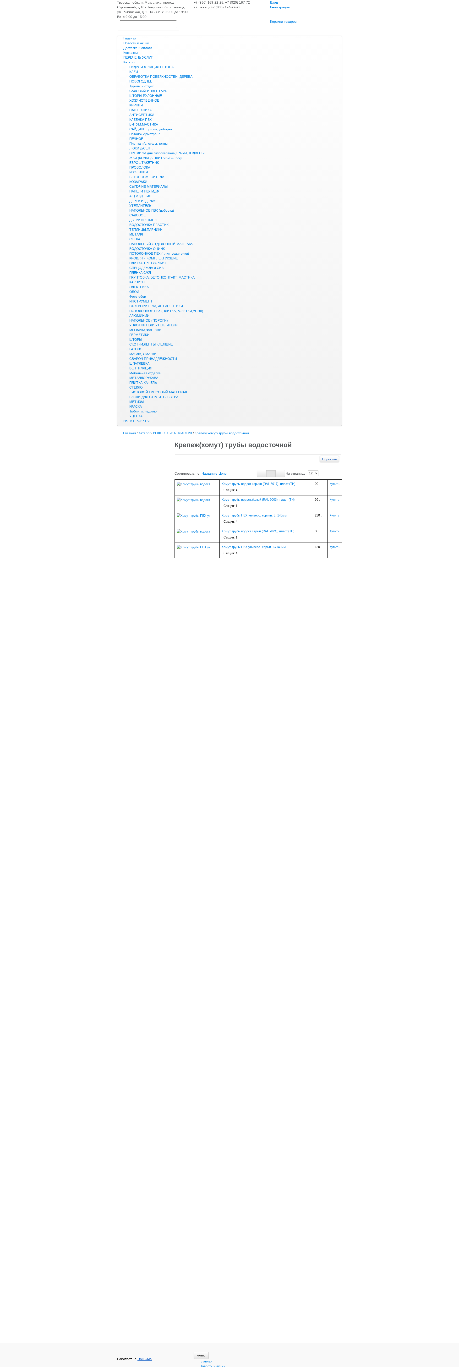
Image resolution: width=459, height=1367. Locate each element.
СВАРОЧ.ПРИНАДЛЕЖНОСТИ (153, 359)
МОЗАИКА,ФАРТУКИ (145, 330)
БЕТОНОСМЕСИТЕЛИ (146, 177)
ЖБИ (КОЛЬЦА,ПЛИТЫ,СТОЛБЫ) (155, 158)
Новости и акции (136, 43)
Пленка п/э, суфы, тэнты (148, 143)
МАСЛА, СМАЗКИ (143, 354)
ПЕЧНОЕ (136, 139)
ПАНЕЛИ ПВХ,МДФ (144, 191)
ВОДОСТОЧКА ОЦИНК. (147, 249)
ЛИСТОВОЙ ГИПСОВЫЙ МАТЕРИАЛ (158, 392)
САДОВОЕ (137, 215)
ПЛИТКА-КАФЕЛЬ (143, 382)
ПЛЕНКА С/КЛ (140, 272)
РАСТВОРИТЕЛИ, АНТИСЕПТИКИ (156, 306)
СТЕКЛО (136, 387)
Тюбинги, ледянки (143, 411)
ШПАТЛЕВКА (139, 363)
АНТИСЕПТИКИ (141, 115)
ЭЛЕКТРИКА (139, 287)
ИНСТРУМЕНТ (141, 301)
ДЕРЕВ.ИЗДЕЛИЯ (143, 201)
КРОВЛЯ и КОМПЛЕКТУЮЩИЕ (153, 258)
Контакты (130, 53)
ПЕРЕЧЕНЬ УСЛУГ (138, 57)
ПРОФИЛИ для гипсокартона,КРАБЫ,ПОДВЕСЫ (166, 153)
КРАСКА (135, 406)
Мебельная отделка (145, 373)
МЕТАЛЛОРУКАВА (143, 378)
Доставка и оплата (137, 48)
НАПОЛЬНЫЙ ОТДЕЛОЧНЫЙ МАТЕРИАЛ (161, 244)
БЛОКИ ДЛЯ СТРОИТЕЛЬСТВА (153, 397)
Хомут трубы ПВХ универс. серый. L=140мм (254, 547)
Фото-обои (137, 296)
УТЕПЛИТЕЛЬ (140, 206)
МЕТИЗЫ (136, 402)
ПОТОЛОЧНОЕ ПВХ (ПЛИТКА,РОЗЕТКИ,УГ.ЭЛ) (166, 311)
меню (201, 1355)
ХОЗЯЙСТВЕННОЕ (144, 100)
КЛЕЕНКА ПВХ (140, 119)
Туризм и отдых (141, 86)
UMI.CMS (144, 1359)
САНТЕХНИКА (140, 110)
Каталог (129, 62)
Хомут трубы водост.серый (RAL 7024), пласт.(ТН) (258, 531)
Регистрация (280, 7)
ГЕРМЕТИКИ (139, 335)
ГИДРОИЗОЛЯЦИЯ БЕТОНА (151, 67)
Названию (209, 473)
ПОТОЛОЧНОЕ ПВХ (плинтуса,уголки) (159, 253)
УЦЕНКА (135, 416)
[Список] (280, 473)
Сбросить (329, 459)
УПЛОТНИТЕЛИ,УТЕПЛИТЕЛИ (153, 325)
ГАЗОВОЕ (137, 349)
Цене (223, 473)
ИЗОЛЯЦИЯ (138, 172)
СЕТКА (134, 239)
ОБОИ (134, 292)
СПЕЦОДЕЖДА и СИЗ (146, 268)
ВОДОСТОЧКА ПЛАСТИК (149, 225)
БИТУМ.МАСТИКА (143, 124)
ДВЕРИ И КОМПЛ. (143, 220)
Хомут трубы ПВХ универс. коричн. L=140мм (254, 515)
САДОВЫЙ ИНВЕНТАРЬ (148, 91)
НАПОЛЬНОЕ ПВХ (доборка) (151, 210)
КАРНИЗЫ (137, 282)
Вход (274, 2)
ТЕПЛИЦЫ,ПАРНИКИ (146, 229)
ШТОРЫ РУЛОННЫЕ (145, 96)
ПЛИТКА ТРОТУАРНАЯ (147, 263)
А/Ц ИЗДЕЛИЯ (140, 196)
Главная (129, 38)
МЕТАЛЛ (136, 234)
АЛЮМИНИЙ (139, 316)
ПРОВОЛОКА (139, 167)
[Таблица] (271, 473)
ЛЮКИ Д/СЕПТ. (141, 148)
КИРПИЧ (136, 105)
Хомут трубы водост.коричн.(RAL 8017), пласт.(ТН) (258, 484)
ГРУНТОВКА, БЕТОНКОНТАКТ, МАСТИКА (162, 277)
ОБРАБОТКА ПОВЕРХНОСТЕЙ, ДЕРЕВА (160, 76)
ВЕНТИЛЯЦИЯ (140, 368)
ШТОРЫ (135, 339)
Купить (334, 484)
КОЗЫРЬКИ (138, 182)
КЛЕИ (133, 72)
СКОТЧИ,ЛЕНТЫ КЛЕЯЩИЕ (151, 344)
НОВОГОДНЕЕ (140, 81)
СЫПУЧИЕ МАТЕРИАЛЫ (148, 186)
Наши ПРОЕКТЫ (136, 421)
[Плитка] (261, 473)
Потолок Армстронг (144, 134)
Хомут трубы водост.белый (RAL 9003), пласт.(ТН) (258, 499)
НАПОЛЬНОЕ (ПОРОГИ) (148, 320)
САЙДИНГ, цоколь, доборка (150, 129)
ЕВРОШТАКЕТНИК (144, 163)
